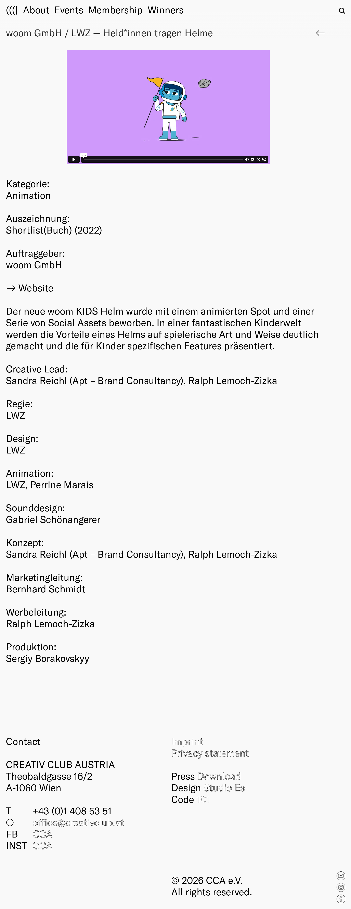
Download (219, 776)
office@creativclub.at (78, 822)
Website (35, 287)
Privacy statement (210, 753)
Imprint (187, 741)
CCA (42, 834)
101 (203, 799)
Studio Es (224, 787)
